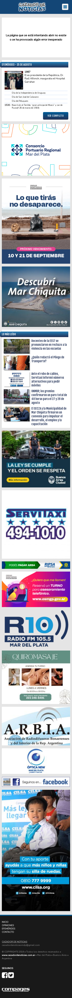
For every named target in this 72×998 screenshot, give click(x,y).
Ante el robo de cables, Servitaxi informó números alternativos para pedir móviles (47, 379)
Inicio (5, 922)
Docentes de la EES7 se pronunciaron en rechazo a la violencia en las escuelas (49, 344)
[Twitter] (11, 976)
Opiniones (8, 925)
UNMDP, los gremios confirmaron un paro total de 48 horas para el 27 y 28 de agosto (49, 397)
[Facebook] (5, 976)
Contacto (8, 932)
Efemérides (8, 928)
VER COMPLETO (56, 115)
